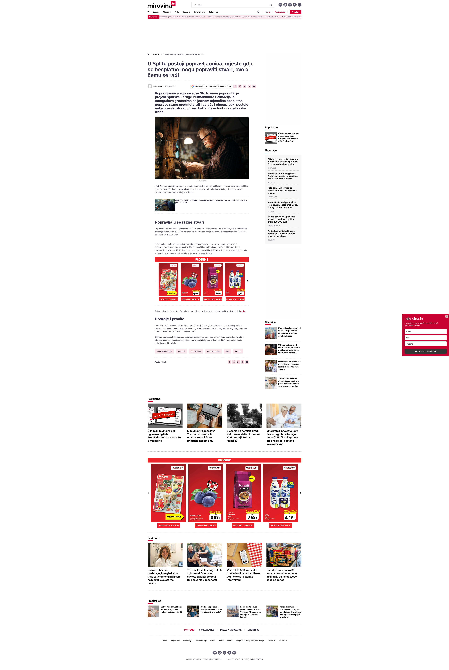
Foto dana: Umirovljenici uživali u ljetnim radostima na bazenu (282, 190)
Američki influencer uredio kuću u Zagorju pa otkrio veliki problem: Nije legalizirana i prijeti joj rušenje (290, 612)
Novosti (156, 12)
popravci (181, 351)
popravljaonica (213, 351)
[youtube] (280, 5)
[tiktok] (290, 5)
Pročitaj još (154, 600)
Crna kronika (199, 12)
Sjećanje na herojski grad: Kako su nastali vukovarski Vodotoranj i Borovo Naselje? (243, 435)
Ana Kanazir (158, 86)
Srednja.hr (271, 641)
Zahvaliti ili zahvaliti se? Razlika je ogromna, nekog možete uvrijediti (171, 609)
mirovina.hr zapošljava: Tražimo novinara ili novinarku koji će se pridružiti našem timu (201, 435)
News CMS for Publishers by (245, 659)
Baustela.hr (283, 641)
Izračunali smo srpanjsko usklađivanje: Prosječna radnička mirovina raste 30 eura (289, 365)
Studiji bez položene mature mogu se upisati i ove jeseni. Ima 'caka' (211, 609)
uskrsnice (253, 630)
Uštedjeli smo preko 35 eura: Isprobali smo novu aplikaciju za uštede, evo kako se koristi (281, 575)
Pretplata (295, 12)
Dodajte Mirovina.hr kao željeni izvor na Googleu (213, 86)
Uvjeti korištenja (201, 641)
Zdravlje (186, 12)
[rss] (299, 5)
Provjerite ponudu (168, 299)
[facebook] (295, 5)
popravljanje (196, 351)
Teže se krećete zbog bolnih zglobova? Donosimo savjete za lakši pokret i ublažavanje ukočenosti (204, 575)
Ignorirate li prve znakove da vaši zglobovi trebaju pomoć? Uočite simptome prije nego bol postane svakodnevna (282, 437)
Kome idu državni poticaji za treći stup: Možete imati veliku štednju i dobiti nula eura (203, 17)
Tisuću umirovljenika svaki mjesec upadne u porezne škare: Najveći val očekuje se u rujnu (288, 382)
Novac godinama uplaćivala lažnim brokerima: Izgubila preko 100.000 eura (273, 17)
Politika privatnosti (225, 641)
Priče (177, 12)
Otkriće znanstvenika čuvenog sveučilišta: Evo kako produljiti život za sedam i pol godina (283, 161)
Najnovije (271, 150)
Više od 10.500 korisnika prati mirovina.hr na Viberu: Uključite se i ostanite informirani (244, 575)
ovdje (242, 311)
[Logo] (162, 4)
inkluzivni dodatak (231, 630)
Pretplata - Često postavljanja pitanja (250, 641)
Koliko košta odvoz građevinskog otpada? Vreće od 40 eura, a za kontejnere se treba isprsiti (250, 612)
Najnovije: (153, 17)
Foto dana (213, 12)
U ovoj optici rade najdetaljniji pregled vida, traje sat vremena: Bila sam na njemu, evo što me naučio (164, 577)
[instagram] (285, 5)
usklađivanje (206, 630)
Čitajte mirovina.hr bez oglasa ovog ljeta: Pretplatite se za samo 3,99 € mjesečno (288, 137)
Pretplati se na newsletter (425, 351)
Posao (212, 641)
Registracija (280, 12)
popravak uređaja (164, 351)
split (227, 351)
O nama (165, 641)
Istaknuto (156, 54)
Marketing (187, 641)
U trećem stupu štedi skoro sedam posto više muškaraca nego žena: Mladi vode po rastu (289, 349)
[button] (247, 281)
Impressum (175, 641)
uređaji (238, 351)
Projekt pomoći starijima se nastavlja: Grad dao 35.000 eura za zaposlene (281, 233)
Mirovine (166, 12)
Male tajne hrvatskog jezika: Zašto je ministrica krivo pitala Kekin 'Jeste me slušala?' (283, 176)
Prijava (267, 12)
